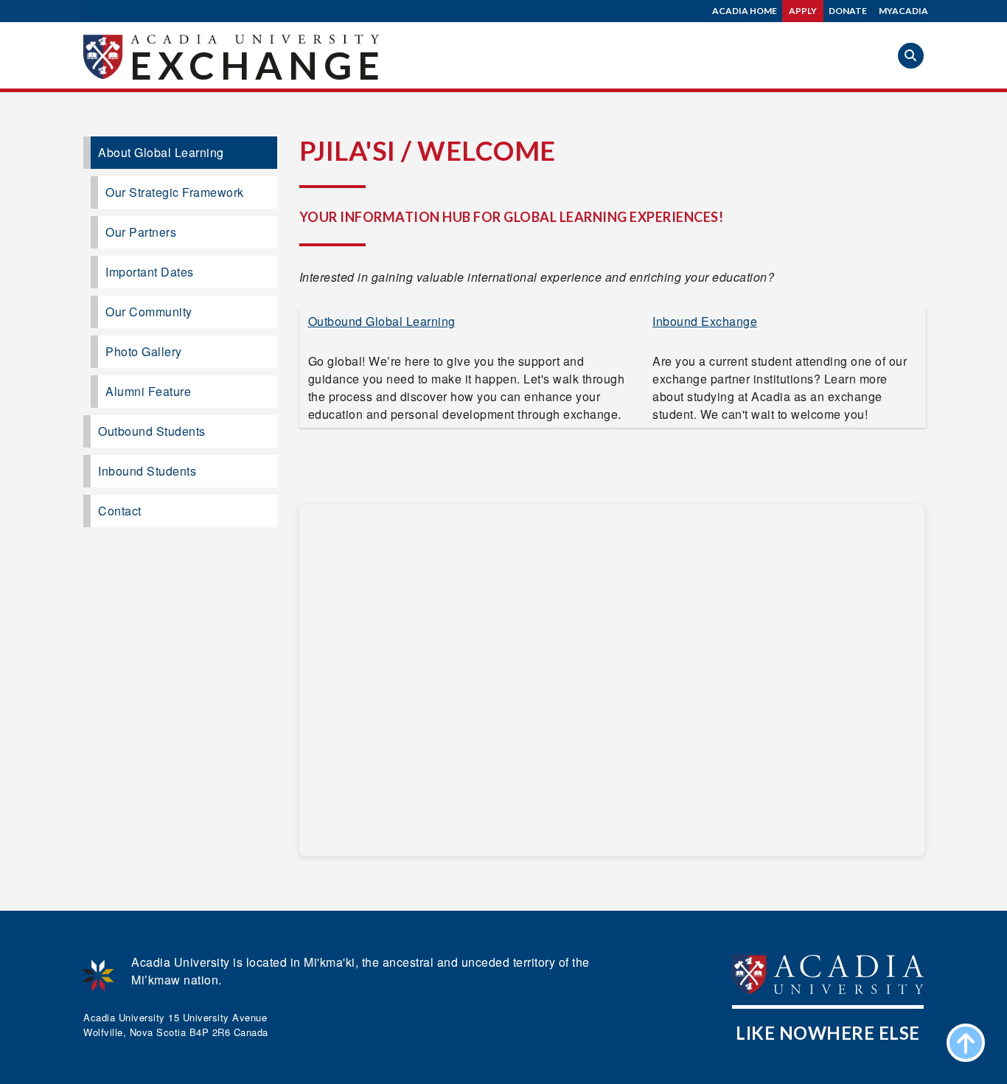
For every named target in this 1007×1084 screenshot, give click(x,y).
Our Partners (140, 231)
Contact (120, 510)
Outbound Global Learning (382, 321)
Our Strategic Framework (174, 192)
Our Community (148, 311)
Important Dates (149, 271)
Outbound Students (152, 431)
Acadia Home (744, 10)
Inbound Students (147, 470)
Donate (848, 10)
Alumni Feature (148, 391)
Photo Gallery (143, 351)
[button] (911, 56)
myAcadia (903, 10)
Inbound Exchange (704, 321)
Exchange (258, 65)
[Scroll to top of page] (966, 1043)
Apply (803, 10)
